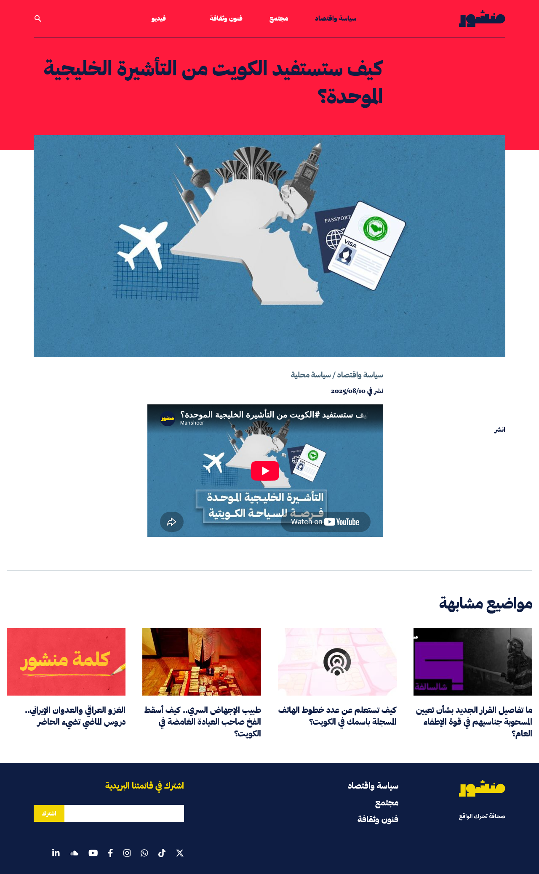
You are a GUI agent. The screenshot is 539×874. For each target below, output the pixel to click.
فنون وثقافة (226, 18)
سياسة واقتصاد (335, 18)
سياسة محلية (311, 374)
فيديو (159, 18)
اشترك (49, 813)
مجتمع (279, 18)
